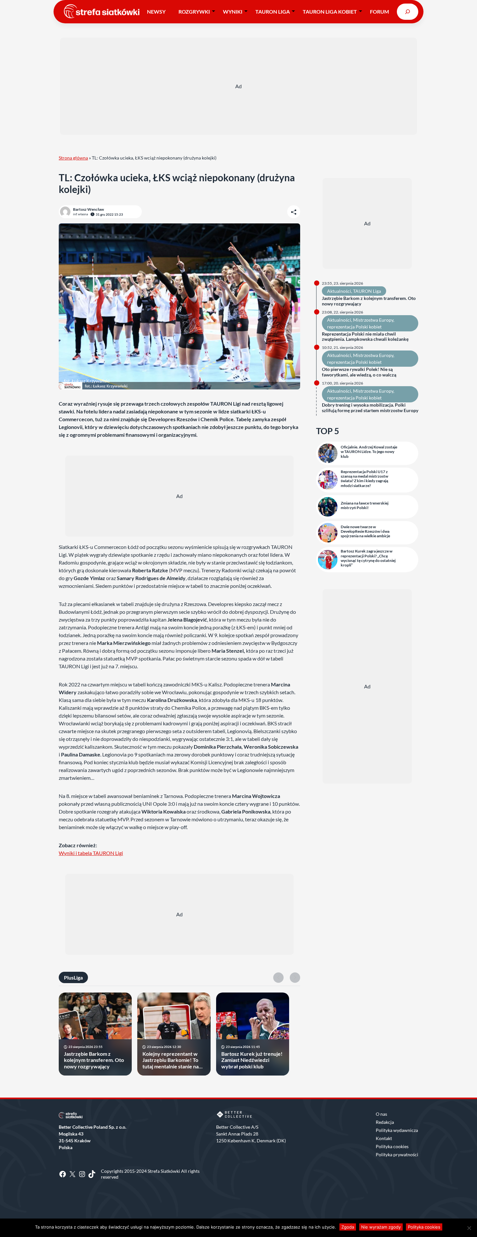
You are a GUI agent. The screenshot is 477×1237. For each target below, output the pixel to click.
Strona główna (73, 158)
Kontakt (384, 1138)
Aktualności (339, 291)
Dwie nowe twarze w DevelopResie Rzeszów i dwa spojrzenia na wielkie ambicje (365, 532)
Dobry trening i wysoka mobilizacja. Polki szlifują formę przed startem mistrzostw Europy (370, 407)
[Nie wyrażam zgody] (469, 1228)
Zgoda (347, 1227)
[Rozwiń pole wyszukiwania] (407, 11)
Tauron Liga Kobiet (330, 11)
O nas (381, 1114)
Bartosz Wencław (88, 209)
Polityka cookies (392, 1146)
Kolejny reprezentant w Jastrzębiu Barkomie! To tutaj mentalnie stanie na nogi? (170, 1060)
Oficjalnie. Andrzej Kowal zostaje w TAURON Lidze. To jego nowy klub (369, 452)
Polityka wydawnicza (397, 1130)
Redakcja (385, 1122)
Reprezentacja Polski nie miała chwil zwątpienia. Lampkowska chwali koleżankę (365, 336)
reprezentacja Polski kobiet (354, 326)
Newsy (156, 11)
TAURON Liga (272, 11)
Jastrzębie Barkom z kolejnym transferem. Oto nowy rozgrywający (94, 1060)
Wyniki (232, 11)
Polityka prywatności (397, 1154)
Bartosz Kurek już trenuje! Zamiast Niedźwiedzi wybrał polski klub (252, 1060)
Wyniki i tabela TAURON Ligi (91, 853)
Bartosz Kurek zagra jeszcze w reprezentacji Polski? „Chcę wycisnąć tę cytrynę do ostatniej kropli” (368, 558)
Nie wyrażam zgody (381, 1227)
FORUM (379, 11)
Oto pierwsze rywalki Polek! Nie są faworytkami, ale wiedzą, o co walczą (359, 372)
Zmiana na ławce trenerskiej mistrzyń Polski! (364, 505)
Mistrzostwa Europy (373, 320)
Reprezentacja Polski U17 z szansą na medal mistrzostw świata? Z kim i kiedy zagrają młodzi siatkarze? (364, 479)
